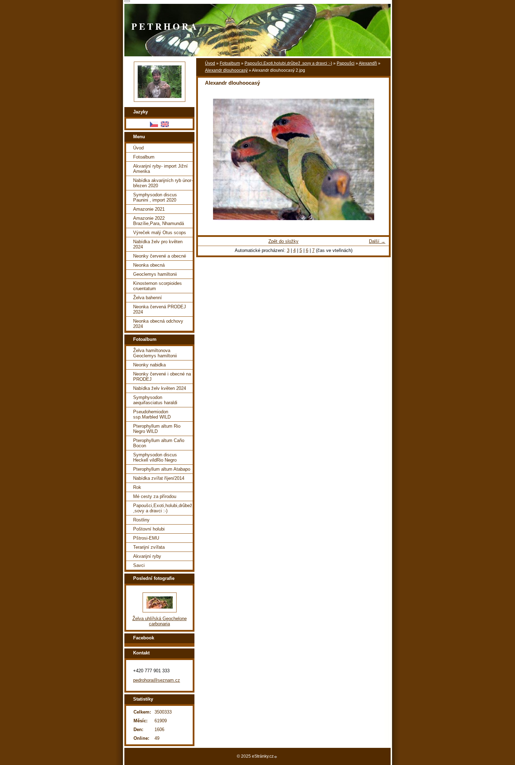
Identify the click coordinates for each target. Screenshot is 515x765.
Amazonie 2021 (149, 209)
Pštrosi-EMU (146, 538)
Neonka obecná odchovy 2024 (158, 323)
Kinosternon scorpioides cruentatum (157, 286)
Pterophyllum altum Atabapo (161, 469)
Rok (137, 487)
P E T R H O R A (164, 26)
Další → (377, 241)
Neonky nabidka (149, 364)
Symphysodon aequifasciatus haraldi (155, 400)
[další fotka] (377, 159)
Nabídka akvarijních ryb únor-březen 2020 (163, 183)
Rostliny (141, 519)
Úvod (210, 63)
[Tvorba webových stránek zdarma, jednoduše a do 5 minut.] (276, 756)
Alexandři (368, 63)
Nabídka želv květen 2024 (159, 388)
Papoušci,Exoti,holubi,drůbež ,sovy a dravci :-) (288, 63)
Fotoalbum (230, 63)
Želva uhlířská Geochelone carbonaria (159, 621)
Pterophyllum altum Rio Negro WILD (156, 428)
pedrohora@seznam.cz (156, 680)
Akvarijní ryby (147, 556)
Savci (139, 565)
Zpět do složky (283, 241)
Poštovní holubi (149, 529)
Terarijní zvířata (149, 547)
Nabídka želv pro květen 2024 (158, 244)
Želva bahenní (147, 297)
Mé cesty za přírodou (154, 496)
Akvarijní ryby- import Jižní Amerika (160, 168)
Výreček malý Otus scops (159, 232)
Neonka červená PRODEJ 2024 (159, 309)
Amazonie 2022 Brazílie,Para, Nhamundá (158, 221)
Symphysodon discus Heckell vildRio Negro (155, 457)
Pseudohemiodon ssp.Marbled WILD (152, 414)
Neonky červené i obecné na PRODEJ (162, 376)
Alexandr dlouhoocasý (226, 70)
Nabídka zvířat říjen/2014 (158, 478)
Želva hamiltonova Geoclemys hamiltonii (155, 353)
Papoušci (346, 63)
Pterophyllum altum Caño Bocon (158, 443)
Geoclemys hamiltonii (155, 274)
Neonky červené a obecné (159, 256)
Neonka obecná (149, 265)
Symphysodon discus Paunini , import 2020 (155, 197)
